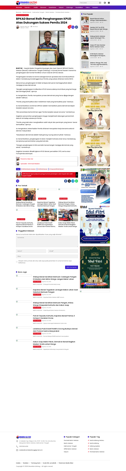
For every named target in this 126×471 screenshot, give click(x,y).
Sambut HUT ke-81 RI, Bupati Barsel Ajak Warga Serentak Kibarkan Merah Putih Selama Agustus (98, 28)
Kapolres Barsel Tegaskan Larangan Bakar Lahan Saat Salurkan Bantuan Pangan (46, 204)
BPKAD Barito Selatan (29, 169)
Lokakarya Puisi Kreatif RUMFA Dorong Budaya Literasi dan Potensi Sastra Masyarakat (46, 224)
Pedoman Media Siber (66, 463)
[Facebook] (65, 181)
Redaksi (25, 463)
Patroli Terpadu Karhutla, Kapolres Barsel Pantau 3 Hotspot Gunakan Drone (24, 224)
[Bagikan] (76, 27)
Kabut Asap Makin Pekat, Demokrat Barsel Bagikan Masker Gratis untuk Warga (67, 224)
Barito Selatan (21, 198)
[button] (100, 2)
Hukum (66, 452)
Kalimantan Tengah (70, 446)
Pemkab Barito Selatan (22, 15)
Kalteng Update (95, 446)
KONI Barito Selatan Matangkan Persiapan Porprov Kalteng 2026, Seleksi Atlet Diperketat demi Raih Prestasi (98, 55)
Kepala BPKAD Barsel (57, 169)
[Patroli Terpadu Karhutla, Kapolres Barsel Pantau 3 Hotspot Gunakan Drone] (26, 215)
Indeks (18, 463)
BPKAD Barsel (43, 169)
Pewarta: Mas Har (24, 26)
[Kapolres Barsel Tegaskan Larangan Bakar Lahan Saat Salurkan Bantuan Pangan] (47, 194)
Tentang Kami (35, 463)
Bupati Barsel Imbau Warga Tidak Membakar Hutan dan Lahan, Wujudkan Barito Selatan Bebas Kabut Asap (98, 19)
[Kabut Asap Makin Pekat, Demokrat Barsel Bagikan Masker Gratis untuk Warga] (68, 215)
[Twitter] (69, 181)
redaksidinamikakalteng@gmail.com (31, 450)
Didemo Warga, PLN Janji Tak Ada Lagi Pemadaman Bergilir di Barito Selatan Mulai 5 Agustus (99, 63)
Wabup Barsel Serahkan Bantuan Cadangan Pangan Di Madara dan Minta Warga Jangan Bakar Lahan (25, 204)
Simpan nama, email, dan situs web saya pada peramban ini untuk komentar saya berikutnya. (45, 262)
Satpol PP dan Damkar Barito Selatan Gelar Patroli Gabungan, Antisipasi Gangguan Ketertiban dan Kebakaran (99, 46)
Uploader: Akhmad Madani (30, 164)
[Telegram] (72, 181)
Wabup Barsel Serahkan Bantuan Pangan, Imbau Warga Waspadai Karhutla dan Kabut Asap (67, 204)
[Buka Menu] (109, 3)
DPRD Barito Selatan (70, 449)
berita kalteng (94, 443)
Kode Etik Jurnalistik (49, 463)
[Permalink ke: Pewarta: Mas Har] (18, 27)
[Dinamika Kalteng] (26, 3)
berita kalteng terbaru (97, 440)
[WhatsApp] (76, 181)
